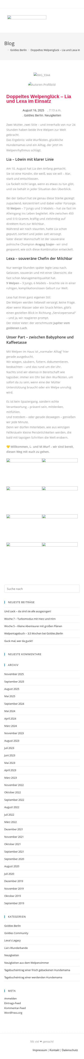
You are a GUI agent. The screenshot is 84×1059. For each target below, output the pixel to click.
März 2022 (10, 822)
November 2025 (14, 674)
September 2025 (14, 681)
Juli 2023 (9, 748)
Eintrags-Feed (12, 1003)
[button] (71, 20)
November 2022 (14, 785)
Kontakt (54, 1050)
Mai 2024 (9, 711)
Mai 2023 (9, 763)
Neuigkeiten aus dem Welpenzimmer (26, 963)
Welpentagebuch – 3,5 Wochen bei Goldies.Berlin (33, 633)
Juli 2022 (9, 814)
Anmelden (10, 998)
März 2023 (10, 777)
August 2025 (11, 689)
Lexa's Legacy (12, 940)
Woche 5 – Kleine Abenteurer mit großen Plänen (33, 626)
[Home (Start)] (5, 50)
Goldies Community (16, 933)
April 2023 (10, 770)
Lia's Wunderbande (16, 948)
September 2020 (14, 859)
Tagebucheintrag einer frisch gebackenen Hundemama (37, 970)
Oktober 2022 (12, 792)
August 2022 (11, 807)
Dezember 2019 (13, 881)
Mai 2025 (9, 696)
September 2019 (14, 903)
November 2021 (14, 837)
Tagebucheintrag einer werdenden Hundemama (33, 977)
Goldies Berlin (33, 115)
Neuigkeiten (53, 115)
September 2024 (14, 704)
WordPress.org (13, 1013)
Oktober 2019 (12, 896)
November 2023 (14, 733)
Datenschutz (70, 1050)
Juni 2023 (9, 755)
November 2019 (14, 888)
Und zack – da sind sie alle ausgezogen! (27, 611)
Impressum (40, 1050)
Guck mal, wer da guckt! (18, 641)
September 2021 (14, 851)
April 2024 (10, 718)
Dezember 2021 (13, 829)
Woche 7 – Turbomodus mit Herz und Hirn (30, 619)
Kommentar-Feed (15, 1008)
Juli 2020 (9, 874)
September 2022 (14, 800)
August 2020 (11, 866)
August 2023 (11, 740)
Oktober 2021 (12, 844)
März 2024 (10, 726)
